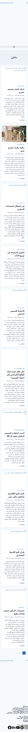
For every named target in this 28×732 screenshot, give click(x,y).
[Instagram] (26, 727)
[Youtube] (18, 727)
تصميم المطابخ (21, 607)
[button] (14, 47)
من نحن (25, 720)
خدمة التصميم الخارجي (20, 709)
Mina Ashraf (18, 95)
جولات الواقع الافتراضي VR (19, 368)
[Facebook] (10, 727)
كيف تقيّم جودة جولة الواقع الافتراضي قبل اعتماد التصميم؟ (15, 374)
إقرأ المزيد (21, 120)
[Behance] (14, 727)
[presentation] (14, 75)
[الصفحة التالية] (16, 653)
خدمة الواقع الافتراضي (20, 711)
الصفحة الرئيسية (22, 718)
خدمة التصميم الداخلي (20, 708)
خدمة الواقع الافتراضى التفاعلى (17, 713)
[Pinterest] (22, 727)
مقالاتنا (25, 721)
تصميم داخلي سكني (20, 85)
